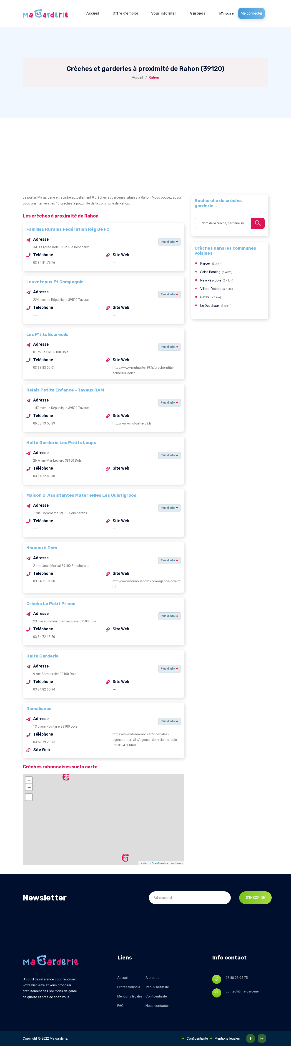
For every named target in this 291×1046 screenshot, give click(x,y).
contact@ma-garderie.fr (244, 991)
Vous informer (163, 13)
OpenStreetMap (160, 863)
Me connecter (251, 13)
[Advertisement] (145, 152)
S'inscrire (255, 897)
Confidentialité (156, 996)
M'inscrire (226, 13)
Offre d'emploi (125, 13)
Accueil (92, 13)
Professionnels (128, 987)
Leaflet (143, 863)
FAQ (120, 1006)
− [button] (29, 787)
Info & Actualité (157, 987)
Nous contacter (157, 1006)
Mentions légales (130, 996)
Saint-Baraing (210, 272)
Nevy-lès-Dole (211, 280)
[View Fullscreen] (28, 797)
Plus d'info (168, 241)
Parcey (205, 263)
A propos (197, 13)
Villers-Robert (211, 289)
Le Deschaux (210, 306)
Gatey (205, 297)
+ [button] (29, 780)
